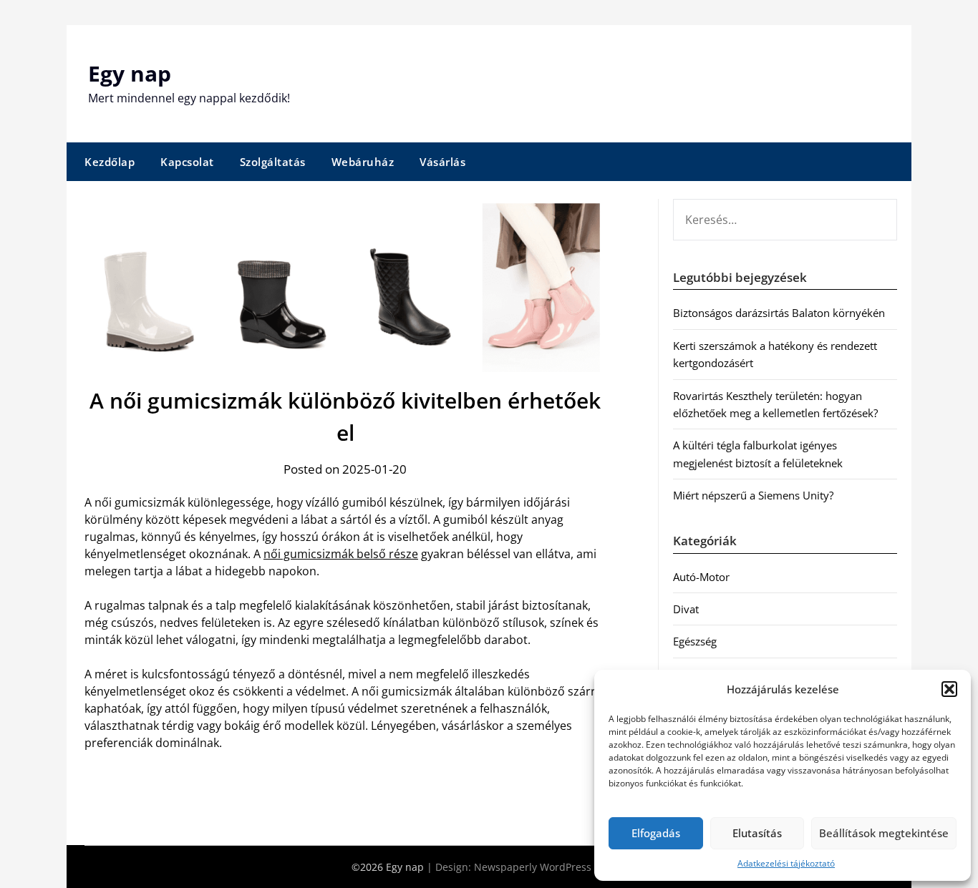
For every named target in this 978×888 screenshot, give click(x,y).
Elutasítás (757, 833)
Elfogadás (655, 833)
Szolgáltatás (273, 162)
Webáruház (362, 162)
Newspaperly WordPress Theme (550, 867)
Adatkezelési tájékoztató (786, 863)
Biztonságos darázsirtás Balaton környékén (779, 313)
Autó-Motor (701, 577)
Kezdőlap (109, 162)
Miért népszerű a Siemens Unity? (753, 495)
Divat (686, 609)
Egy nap (129, 73)
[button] (949, 689)
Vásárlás (442, 162)
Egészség (695, 641)
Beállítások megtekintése (884, 833)
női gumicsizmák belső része (340, 554)
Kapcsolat (187, 162)
